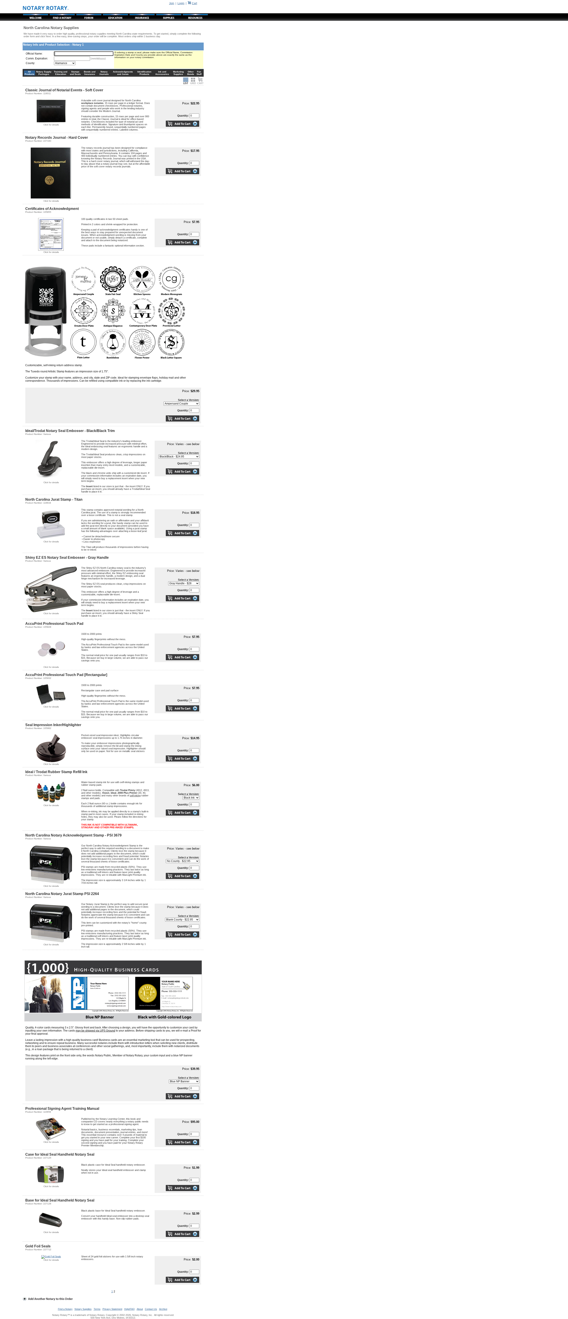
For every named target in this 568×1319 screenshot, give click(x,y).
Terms (97, 1309)
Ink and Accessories (162, 72)
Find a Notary (65, 1309)
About (140, 1309)
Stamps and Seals (75, 72)
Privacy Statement (112, 1309)
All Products (29, 72)
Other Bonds (190, 72)
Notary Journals (104, 72)
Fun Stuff (199, 72)
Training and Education (60, 72)
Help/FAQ (129, 1309)
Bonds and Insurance (89, 72)
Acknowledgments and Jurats (123, 72)
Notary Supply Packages (43, 72)
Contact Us (151, 1309)
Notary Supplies (83, 1309)
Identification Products (144, 72)
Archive (163, 1309)
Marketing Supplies (178, 72)
